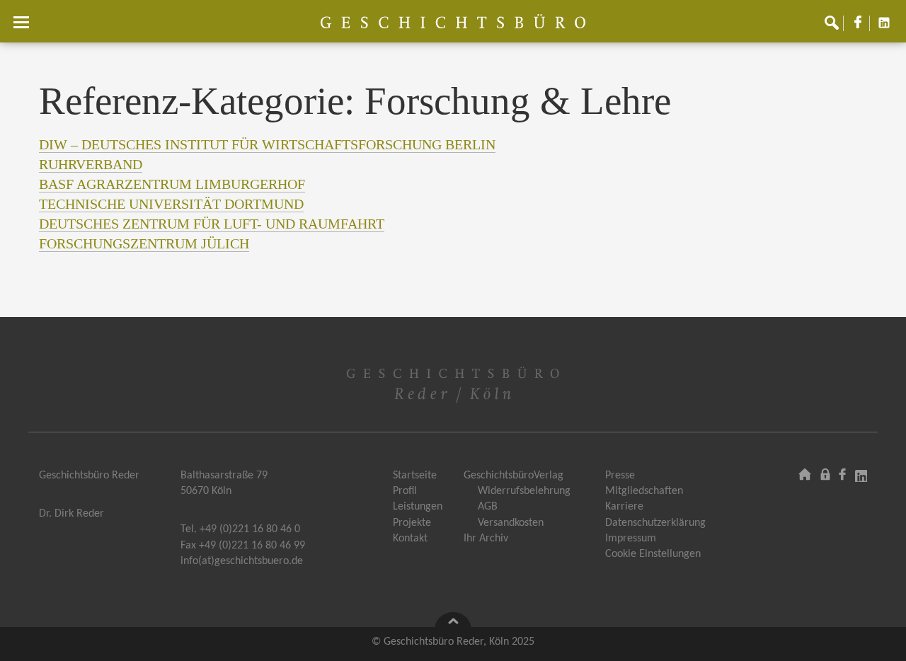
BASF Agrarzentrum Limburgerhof (172, 184)
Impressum (630, 538)
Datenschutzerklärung (655, 523)
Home (805, 473)
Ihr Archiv (486, 538)
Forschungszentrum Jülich (144, 243)
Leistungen (417, 506)
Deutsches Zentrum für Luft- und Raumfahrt (211, 223)
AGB (488, 506)
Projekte (412, 523)
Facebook (863, 27)
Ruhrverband (90, 164)
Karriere (624, 506)
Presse (620, 475)
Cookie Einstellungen (653, 554)
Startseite (415, 475)
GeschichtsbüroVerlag (513, 475)
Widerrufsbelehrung (524, 491)
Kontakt (410, 538)
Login (826, 473)
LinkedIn (889, 27)
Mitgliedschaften (644, 491)
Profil (405, 491)
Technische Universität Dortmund (171, 204)
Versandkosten (511, 523)
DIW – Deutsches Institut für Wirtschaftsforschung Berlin (267, 144)
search (837, 27)
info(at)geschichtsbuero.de (241, 561)
